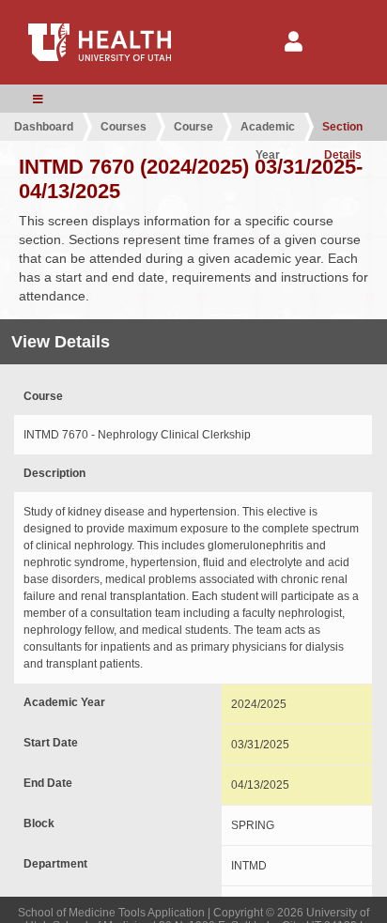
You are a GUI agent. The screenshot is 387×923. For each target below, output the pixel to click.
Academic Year (267, 130)
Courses (124, 126)
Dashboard (43, 126)
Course (193, 126)
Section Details (342, 130)
